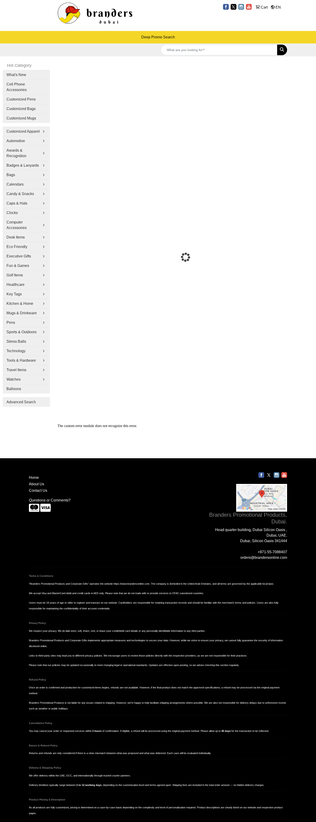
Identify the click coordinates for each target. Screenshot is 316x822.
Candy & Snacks (20, 194)
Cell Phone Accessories (16, 87)
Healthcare (15, 285)
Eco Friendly (16, 247)
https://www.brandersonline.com (131, 583)
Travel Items (16, 370)
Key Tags (14, 294)
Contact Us (38, 490)
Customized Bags (21, 109)
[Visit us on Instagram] (241, 7)
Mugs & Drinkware (21, 313)
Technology (15, 351)
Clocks (12, 213)
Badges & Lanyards (22, 165)
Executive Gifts (18, 256)
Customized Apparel (23, 131)
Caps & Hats (16, 203)
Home (34, 478)
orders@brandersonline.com (263, 557)
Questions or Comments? (50, 500)
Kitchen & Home (19, 304)
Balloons (13, 389)
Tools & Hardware (21, 360)
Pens (10, 322)
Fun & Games (17, 266)
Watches (13, 379)
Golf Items (14, 275)
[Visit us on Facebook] (226, 7)
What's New (16, 75)
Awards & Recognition (16, 153)
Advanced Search (21, 402)
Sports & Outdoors (21, 332)
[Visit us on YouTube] (249, 7)
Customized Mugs (21, 118)
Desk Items (15, 237)
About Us (36, 484)
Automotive (15, 141)
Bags (10, 175)
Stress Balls (16, 341)
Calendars (15, 184)
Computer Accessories (16, 225)
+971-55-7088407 (272, 552)
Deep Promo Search (158, 37)
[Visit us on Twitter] (233, 7)
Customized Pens (21, 99)
